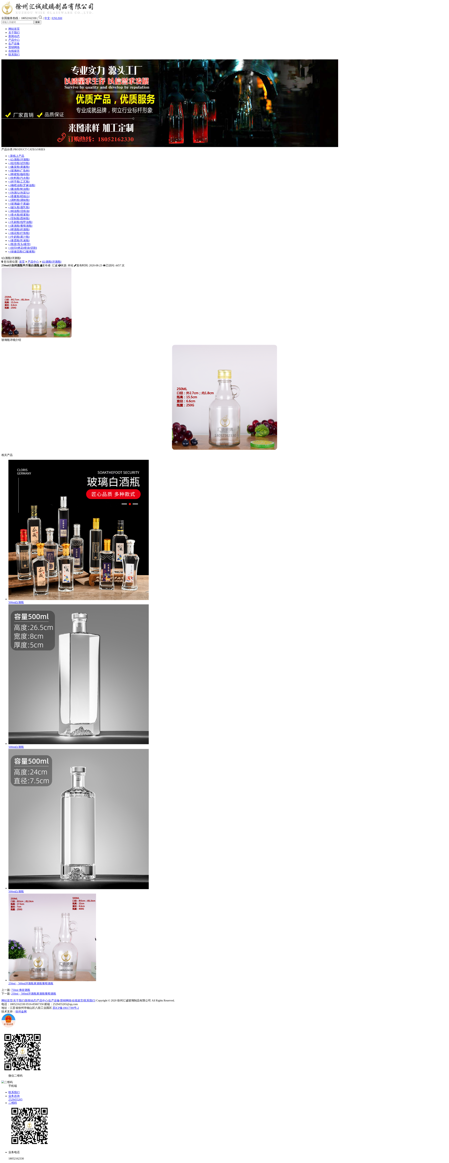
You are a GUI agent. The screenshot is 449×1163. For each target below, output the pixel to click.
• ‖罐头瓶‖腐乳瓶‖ (19, 207)
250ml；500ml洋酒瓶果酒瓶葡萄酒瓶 (30, 983)
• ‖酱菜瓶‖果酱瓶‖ (19, 166)
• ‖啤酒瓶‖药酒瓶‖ (19, 229)
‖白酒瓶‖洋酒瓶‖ (51, 261)
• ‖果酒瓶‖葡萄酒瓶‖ (20, 225)
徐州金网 (21, 1011)
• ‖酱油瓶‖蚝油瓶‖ (19, 188)
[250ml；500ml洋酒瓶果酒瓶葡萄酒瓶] (52, 980)
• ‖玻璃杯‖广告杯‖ (19, 170)
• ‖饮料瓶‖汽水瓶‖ (19, 177)
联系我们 (14, 54)
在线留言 (14, 50)
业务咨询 (14, 1095)
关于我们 (14, 32)
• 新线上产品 (16, 155)
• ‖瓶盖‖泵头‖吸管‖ (19, 244)
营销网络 (14, 47)
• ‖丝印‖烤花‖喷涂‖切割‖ (22, 247)
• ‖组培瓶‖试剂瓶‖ (19, 163)
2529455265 (15, 1099)
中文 (47, 18)
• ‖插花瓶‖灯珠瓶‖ (19, 233)
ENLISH (57, 18)
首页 (22, 261)
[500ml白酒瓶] (78, 599)
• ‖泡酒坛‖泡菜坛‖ (19, 192)
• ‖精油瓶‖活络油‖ (19, 211)
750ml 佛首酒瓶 (20, 989)
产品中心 (14, 39)
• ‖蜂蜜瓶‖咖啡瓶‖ (19, 174)
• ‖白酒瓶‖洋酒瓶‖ (19, 159)
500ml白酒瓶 (16, 602)
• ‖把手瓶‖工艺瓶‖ (19, 181)
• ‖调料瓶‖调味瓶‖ (19, 200)
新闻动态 (14, 36)
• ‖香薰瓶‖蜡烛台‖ (19, 196)
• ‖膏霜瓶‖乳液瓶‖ (19, 240)
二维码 (12, 1102)
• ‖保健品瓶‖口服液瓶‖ (21, 251)
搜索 (37, 22)
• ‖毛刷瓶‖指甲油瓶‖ (20, 222)
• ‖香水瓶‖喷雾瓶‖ (19, 214)
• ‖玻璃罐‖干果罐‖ (19, 203)
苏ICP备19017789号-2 (66, 1007)
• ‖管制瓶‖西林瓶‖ (19, 218)
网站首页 (14, 28)
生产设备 (14, 43)
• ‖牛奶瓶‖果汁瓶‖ (19, 236)
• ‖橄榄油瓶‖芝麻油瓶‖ (21, 185)
